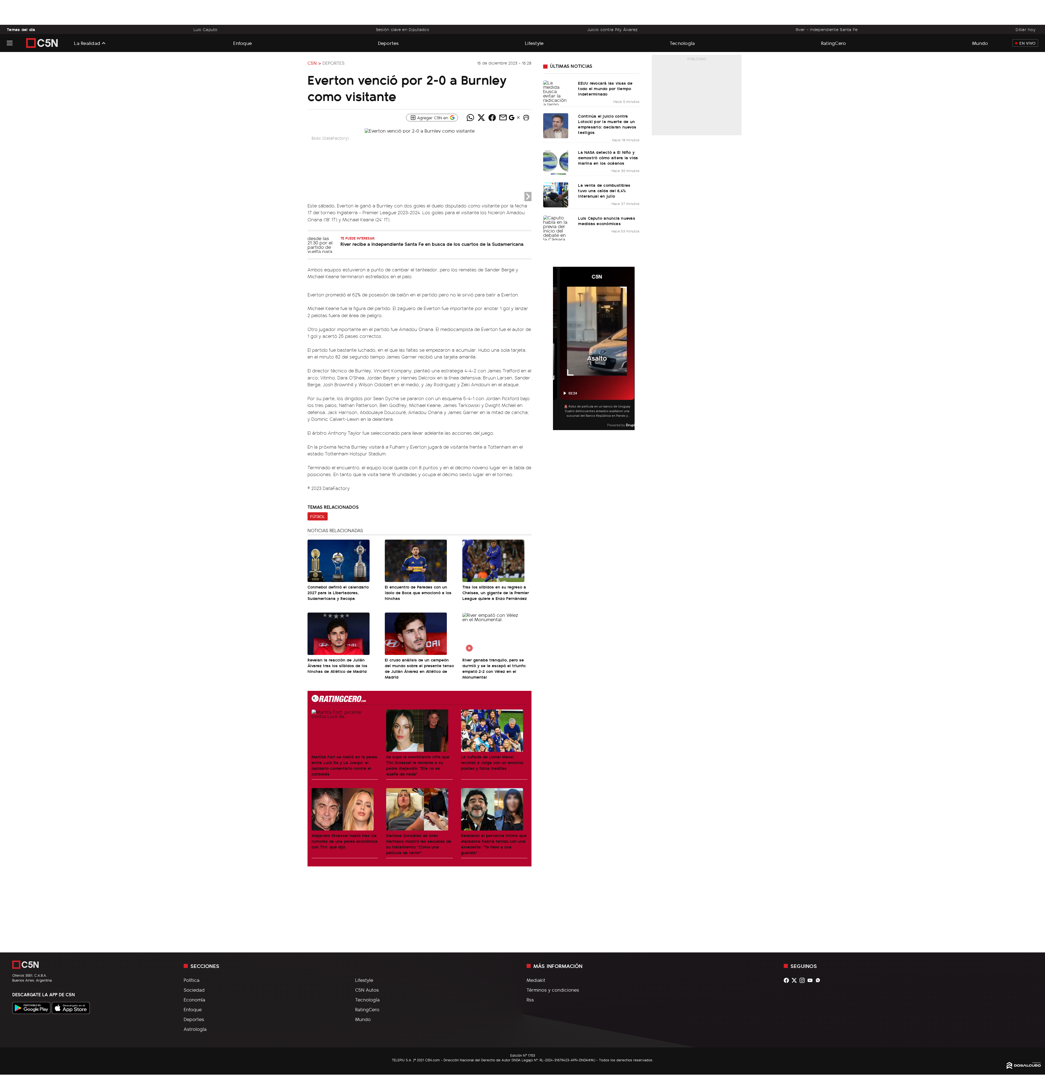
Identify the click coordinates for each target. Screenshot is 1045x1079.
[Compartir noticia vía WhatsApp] (470, 117)
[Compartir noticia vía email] (502, 117)
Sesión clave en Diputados (402, 29)
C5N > (314, 63)
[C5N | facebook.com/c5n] (788, 980)
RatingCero (833, 42)
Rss (530, 999)
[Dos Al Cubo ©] (1024, 1067)
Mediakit (536, 980)
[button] (526, 117)
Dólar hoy (1025, 29)
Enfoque (242, 42)
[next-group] (631, 348)
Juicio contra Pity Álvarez (612, 29)
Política (191, 980)
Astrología (195, 1029)
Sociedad (194, 989)
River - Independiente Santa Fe (827, 29)
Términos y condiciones (553, 989)
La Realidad (87, 43)
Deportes (388, 42)
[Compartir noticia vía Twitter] (481, 117)
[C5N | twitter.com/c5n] (796, 980)
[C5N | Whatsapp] (819, 980)
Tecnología (682, 42)
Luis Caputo (205, 29)
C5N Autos (367, 989)
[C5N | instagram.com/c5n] (803, 980)
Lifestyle (534, 42)
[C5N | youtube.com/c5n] (811, 980)
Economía (194, 999)
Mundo (980, 42)
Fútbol (317, 516)
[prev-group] (556, 348)
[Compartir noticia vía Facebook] (492, 117)
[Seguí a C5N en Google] (511, 119)
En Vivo (1027, 43)
